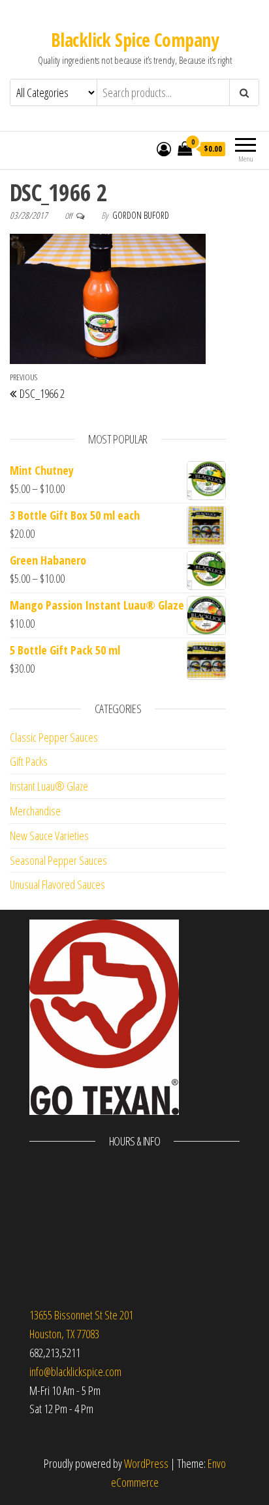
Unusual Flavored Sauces (57, 884)
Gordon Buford (140, 215)
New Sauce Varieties (49, 835)
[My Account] (164, 148)
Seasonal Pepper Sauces (58, 860)
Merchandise (35, 811)
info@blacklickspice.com (75, 1371)
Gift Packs (29, 761)
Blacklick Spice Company (134, 39)
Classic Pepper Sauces (54, 737)
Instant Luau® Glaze (49, 786)
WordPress (146, 1463)
